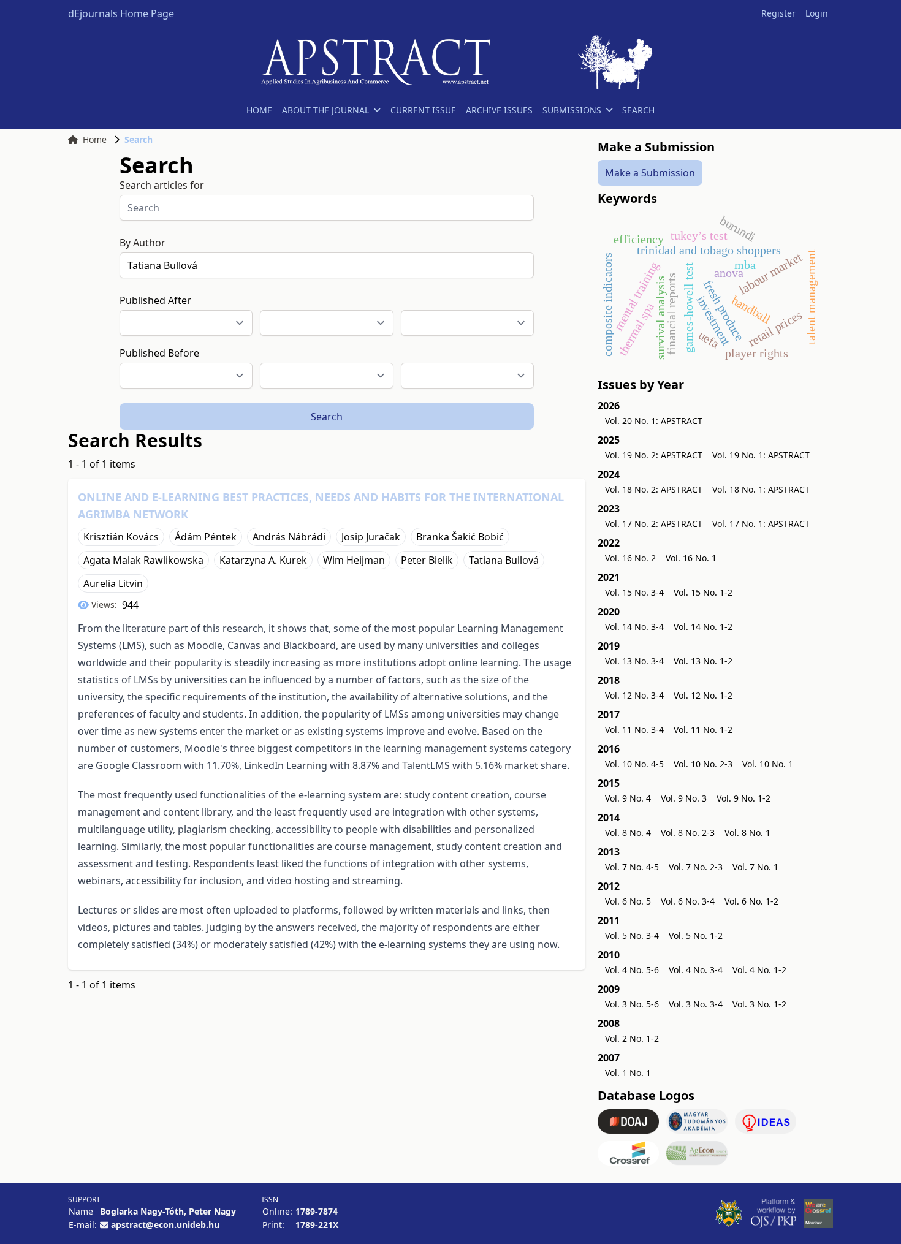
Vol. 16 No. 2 (630, 558)
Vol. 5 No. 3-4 (632, 935)
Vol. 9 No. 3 (684, 798)
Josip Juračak (370, 537)
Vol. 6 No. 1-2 (751, 901)
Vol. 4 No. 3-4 (696, 970)
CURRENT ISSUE (423, 110)
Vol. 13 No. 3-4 (634, 661)
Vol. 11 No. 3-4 (634, 729)
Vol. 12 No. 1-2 (703, 695)
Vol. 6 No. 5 (628, 901)
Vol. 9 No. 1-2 (743, 798)
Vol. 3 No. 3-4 (696, 1004)
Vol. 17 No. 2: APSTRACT (653, 523)
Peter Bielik (427, 560)
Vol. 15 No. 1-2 (703, 592)
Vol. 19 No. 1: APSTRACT (761, 455)
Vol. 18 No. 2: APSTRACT (653, 489)
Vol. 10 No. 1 (767, 764)
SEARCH (638, 110)
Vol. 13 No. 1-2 (703, 661)
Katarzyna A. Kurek (263, 560)
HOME (259, 110)
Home (95, 139)
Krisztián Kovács (121, 537)
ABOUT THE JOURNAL (325, 110)
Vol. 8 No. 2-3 (688, 832)
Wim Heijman (354, 560)
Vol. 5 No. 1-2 (696, 935)
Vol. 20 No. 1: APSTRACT (653, 421)
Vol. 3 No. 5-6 (632, 1004)
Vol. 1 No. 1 (628, 1073)
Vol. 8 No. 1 (747, 832)
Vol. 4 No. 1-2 (759, 970)
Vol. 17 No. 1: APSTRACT (761, 523)
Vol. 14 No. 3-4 (634, 626)
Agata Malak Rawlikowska (143, 560)
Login (816, 13)
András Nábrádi (289, 537)
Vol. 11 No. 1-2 (703, 729)
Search (327, 416)
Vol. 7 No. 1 (755, 867)
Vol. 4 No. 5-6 (632, 970)
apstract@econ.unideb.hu (165, 1225)
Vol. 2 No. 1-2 (632, 1038)
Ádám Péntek (206, 537)
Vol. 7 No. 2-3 (696, 867)
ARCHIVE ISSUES (499, 110)
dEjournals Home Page (121, 13)
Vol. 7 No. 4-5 (632, 867)
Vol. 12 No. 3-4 (634, 695)
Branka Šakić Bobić (460, 537)
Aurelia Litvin (113, 583)
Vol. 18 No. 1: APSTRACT (761, 489)
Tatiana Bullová (504, 560)
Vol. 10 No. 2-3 (703, 764)
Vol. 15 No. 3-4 (634, 592)
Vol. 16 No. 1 (691, 558)
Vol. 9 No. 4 (628, 798)
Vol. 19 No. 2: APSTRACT (653, 455)
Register (778, 13)
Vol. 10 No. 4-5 (634, 764)
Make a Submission (650, 173)
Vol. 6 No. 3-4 (688, 901)
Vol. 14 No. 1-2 (703, 626)
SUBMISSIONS (571, 110)
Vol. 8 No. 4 (628, 832)
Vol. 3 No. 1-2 (759, 1004)
